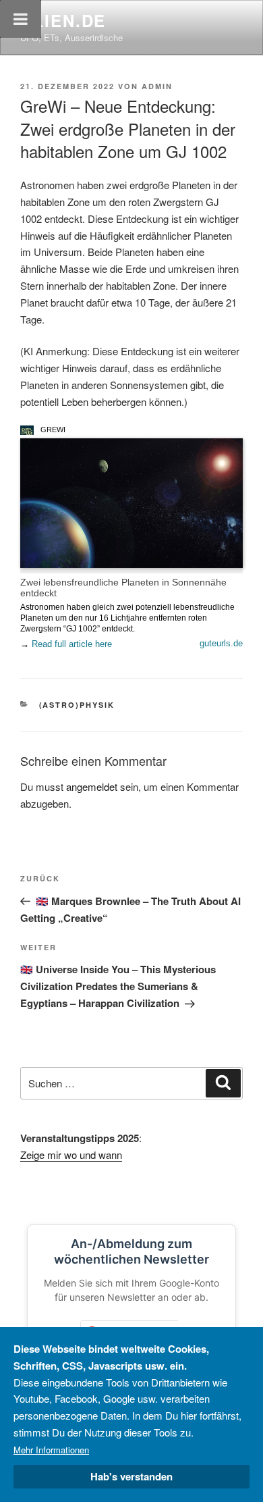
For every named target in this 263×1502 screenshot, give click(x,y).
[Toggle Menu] (20, 19)
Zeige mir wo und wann (71, 1154)
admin (157, 86)
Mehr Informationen (51, 1449)
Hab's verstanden (131, 1476)
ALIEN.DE (63, 20)
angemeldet (91, 786)
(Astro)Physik (77, 705)
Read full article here (72, 644)
